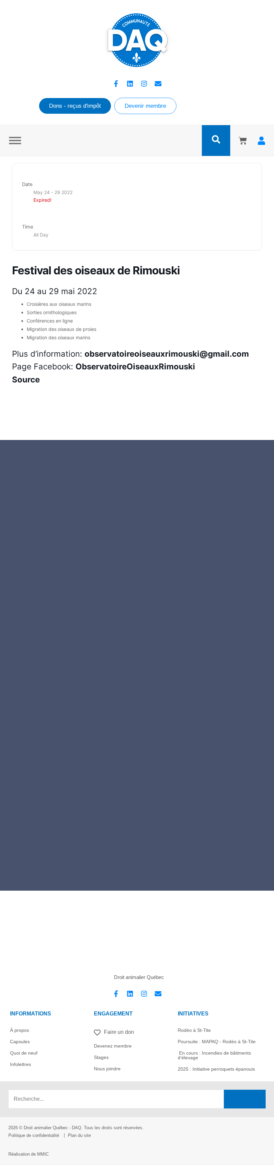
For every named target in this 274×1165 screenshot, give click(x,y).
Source (26, 379)
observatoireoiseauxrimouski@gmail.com (167, 354)
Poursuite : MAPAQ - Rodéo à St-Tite (217, 1041)
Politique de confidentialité (33, 1135)
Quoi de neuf (23, 1053)
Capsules (20, 1041)
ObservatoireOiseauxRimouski (135, 366)
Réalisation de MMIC (28, 1154)
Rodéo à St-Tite (194, 1030)
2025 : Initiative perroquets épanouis (216, 1069)
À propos (19, 1030)
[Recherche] (245, 1099)
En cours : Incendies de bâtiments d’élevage (214, 1055)
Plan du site (79, 1135)
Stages (101, 1057)
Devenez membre (113, 1046)
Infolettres (20, 1064)
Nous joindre (107, 1068)
